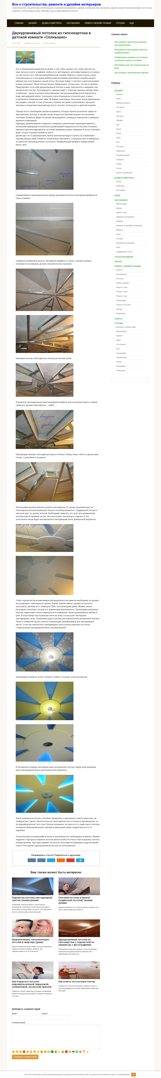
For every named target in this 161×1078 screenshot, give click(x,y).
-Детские (120, 116)
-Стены (119, 164)
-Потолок (35, 43)
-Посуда (119, 239)
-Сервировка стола (124, 252)
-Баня (118, 99)
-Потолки (120, 146)
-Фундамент (121, 366)
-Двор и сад (121, 212)
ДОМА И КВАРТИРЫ (52, 23)
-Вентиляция (121, 331)
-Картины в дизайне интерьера (129, 226)
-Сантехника (121, 300)
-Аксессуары (121, 204)
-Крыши (119, 336)
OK (133, 1074)
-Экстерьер (120, 190)
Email (45, 1013)
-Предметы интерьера (125, 243)
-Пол (118, 142)
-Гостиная (120, 107)
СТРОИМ (120, 23)
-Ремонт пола (121, 292)
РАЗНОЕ (118, 261)
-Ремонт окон (121, 287)
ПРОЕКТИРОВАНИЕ (123, 257)
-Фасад (119, 309)
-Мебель (119, 230)
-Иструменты (121, 274)
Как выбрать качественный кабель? (131, 72)
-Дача (118, 112)
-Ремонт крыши (122, 283)
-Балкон (119, 94)
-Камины (119, 221)
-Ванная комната (123, 103)
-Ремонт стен (121, 296)
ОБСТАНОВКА (73, 23)
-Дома (118, 181)
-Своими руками (122, 155)
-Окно (118, 138)
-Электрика (120, 313)
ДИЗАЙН (32, 23)
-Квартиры (120, 186)
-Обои (118, 133)
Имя (14, 1013)
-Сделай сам (121, 357)
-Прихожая (120, 151)
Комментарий (18, 1022)
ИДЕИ (117, 195)
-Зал (117, 125)
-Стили (118, 168)
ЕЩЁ (132, 23)
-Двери (119, 208)
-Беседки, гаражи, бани (126, 327)
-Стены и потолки (123, 305)
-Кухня (118, 129)
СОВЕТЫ (118, 319)
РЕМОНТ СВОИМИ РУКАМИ (98, 23)
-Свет (118, 247)
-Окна (118, 234)
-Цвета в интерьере (124, 173)
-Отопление (121, 344)
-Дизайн (119, 120)
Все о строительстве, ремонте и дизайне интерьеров (56, 4)
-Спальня (120, 160)
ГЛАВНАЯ (18, 23)
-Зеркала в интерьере (125, 217)
